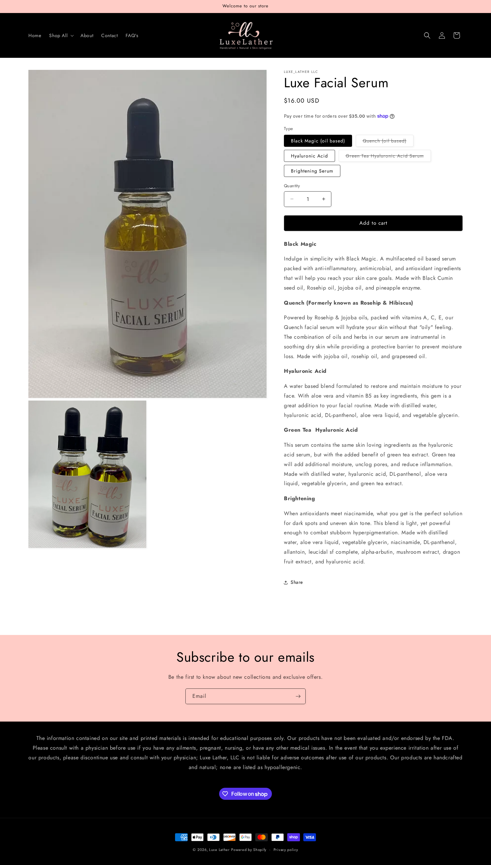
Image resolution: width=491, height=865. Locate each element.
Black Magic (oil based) (318, 140)
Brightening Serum (312, 171)
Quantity (292, 186)
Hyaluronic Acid (309, 155)
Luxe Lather (219, 849)
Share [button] (297, 582)
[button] (60, 35)
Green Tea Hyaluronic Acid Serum (388, 157)
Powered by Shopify (249, 849)
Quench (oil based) (388, 142)
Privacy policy (286, 849)
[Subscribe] (298, 696)
